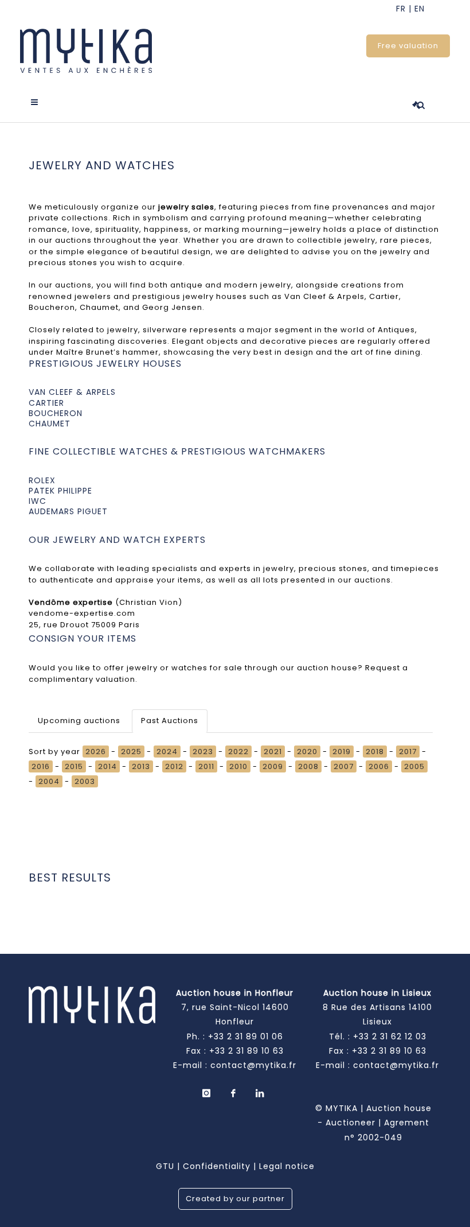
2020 (307, 751)
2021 (273, 751)
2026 (95, 751)
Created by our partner (235, 1198)
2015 (74, 766)
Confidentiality (216, 1166)
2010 (238, 766)
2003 (85, 781)
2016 (41, 766)
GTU (165, 1166)
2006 (379, 766)
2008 (308, 766)
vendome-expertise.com (82, 613)
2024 (167, 751)
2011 (206, 766)
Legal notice (287, 1166)
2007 (344, 766)
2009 (273, 766)
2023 (203, 751)
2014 (107, 766)
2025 (131, 751)
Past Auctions (169, 720)
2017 (408, 751)
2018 (375, 751)
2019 (341, 751)
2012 (174, 766)
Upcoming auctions (79, 720)
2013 (141, 766)
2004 (49, 781)
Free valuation (408, 45)
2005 (414, 766)
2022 (238, 751)
